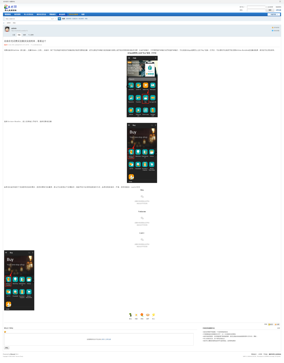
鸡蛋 (136, 319)
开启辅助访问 (278, 2)
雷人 (153, 319)
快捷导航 (273, 14)
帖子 (52, 19)
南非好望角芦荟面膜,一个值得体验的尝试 (215, 332)
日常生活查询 (73, 14)
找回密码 (278, 7)
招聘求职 (68, 18)
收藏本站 (12, 1)
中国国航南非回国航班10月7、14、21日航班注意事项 (219, 334)
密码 (241, 10)
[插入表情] (5, 331)
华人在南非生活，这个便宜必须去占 (214, 338)
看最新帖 (8, 14)
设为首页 (6, 1)
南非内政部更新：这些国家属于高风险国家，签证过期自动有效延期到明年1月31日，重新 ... (230, 336)
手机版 (265, 354)
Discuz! (12, 354)
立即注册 (278, 10)
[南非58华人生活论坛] (10, 11)
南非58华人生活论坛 (4, 23)
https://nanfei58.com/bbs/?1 (19, 31)
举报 (265, 324)
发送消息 (276, 30)
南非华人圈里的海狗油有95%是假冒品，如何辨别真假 (219, 341)
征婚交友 (75, 18)
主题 (13, 35)
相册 (83, 14)
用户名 (242, 7)
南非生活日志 (41, 14)
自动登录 (270, 7)
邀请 (271, 324)
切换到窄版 (280, 2)
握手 (147, 319)
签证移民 (62, 14)
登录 (103, 339)
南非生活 (39, 45)
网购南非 (52, 14)
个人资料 (31, 35)
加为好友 (276, 27)
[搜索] (59, 19)
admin (9, 23)
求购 (86, 18)
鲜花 (142, 319)
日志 (14, 23)
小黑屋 (260, 354)
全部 (278, 328)
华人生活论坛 (28, 14)
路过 (130, 319)
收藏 (278, 324)
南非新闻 (17, 14)
